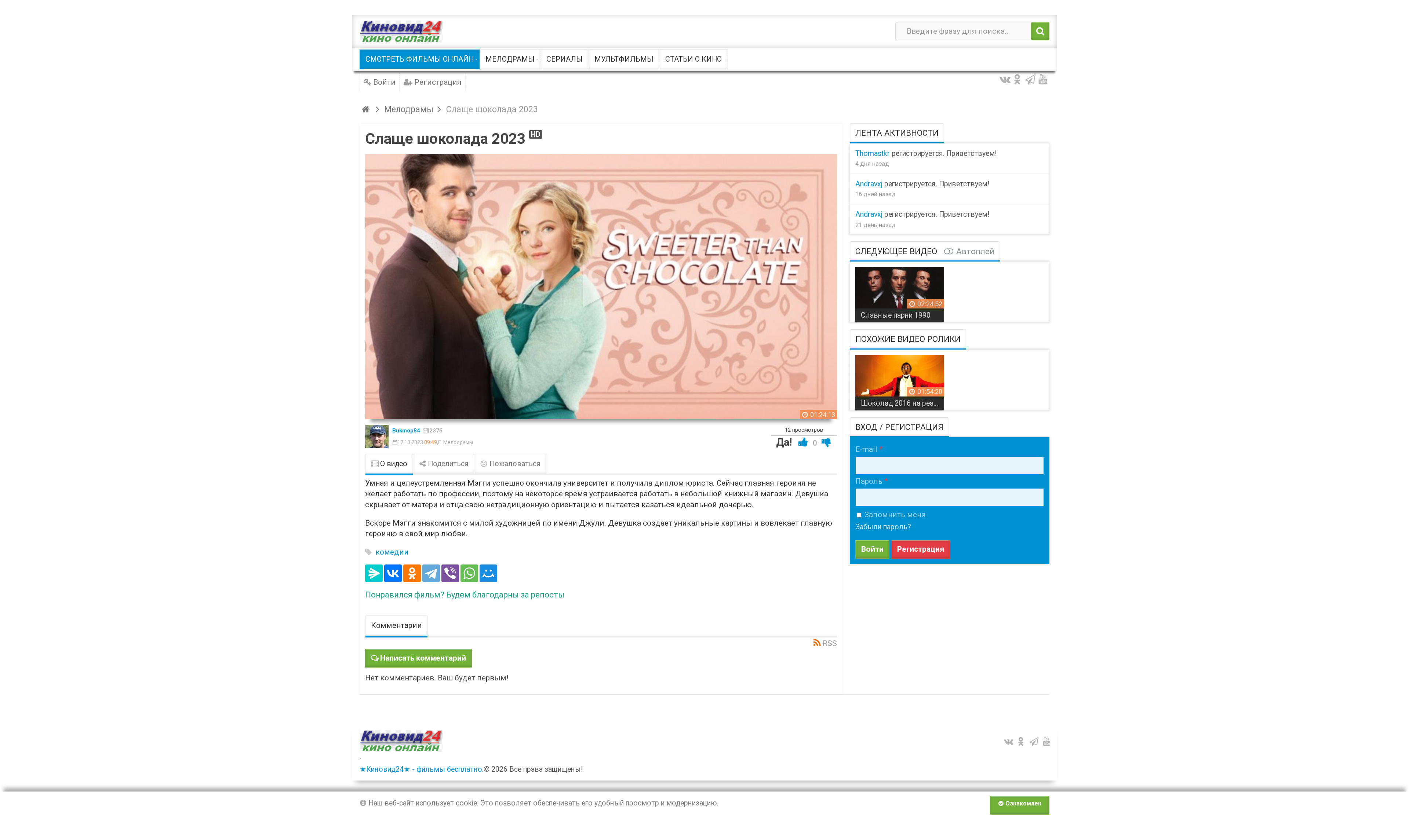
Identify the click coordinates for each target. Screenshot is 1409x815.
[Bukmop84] (377, 436)
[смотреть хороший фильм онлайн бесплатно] (401, 31)
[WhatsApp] (469, 573)
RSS (830, 643)
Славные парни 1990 (896, 315)
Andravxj (868, 184)
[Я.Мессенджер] (374, 573)
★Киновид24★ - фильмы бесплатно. (422, 769)
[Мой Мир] (488, 573)
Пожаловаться (514, 464)
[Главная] (367, 109)
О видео (392, 464)
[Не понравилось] (826, 442)
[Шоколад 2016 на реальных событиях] (899, 380)
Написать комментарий (423, 658)
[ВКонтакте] (393, 573)
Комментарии (396, 625)
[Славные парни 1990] (899, 292)
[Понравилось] (803, 442)
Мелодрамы (458, 442)
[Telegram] (431, 573)
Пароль (868, 481)
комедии (392, 552)
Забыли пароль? (883, 527)
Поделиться (447, 464)
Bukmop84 (406, 430)
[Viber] (450, 573)
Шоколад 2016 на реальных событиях (902, 403)
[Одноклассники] (412, 573)
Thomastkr (872, 153)
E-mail (866, 449)
